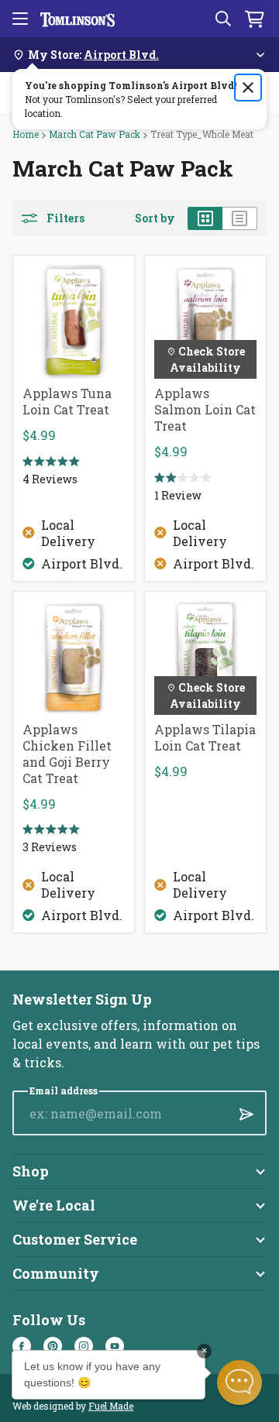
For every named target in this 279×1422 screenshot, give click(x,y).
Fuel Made (110, 1406)
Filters (65, 218)
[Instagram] (83, 1346)
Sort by (155, 218)
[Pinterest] (52, 1346)
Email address (63, 1091)
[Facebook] (21, 1346)
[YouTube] (114, 1346)
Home (25, 134)
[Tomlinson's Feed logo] (77, 18)
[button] (239, 1382)
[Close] (248, 87)
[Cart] (254, 18)
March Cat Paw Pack (94, 134)
